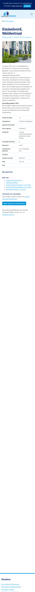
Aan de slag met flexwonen (10, 584)
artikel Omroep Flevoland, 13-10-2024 (18, 185)
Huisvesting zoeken (7, 589)
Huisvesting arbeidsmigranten (11, 587)
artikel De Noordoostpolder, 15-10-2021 (19, 187)
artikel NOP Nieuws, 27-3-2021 (16, 189)
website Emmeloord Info (14, 180)
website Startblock (12, 183)
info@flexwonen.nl (8, 215)
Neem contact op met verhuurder (14, 203)
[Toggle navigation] (31, 14)
